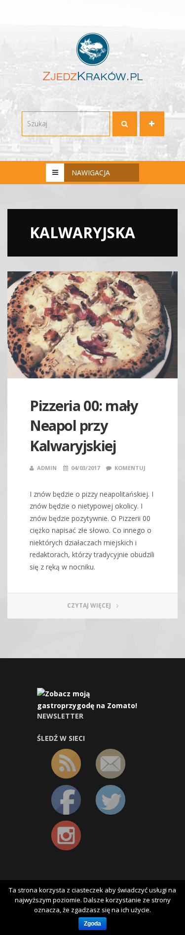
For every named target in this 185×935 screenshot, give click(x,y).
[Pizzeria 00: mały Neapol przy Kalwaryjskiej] (92, 324)
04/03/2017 (85, 467)
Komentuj (130, 467)
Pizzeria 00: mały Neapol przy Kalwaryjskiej (84, 425)
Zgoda (92, 923)
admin (47, 467)
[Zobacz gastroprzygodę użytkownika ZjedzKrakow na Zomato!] (92, 699)
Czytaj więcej (89, 605)
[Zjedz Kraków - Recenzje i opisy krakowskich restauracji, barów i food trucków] (93, 56)
